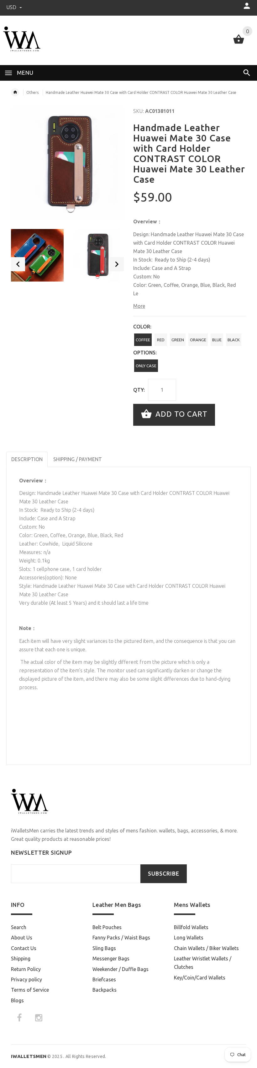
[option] (37, 255)
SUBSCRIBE (163, 874)
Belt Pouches (107, 927)
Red (161, 340)
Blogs (17, 1000)
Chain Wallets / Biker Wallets (206, 948)
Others (32, 92)
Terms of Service (30, 990)
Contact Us (23, 948)
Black (234, 340)
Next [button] (117, 264)
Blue (217, 340)
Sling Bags (104, 948)
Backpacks (104, 990)
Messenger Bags (110, 958)
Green (177, 340)
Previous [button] (18, 264)
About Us (21, 937)
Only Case (146, 366)
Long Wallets (188, 937)
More (139, 306)
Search (18, 927)
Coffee (143, 340)
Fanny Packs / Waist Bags (121, 937)
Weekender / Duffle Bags (120, 969)
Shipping (20, 958)
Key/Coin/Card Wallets (199, 977)
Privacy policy (26, 979)
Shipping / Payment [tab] (77, 459)
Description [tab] (27, 459)
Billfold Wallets (191, 927)
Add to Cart (180, 414)
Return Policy (26, 969)
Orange (198, 340)
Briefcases (104, 979)
